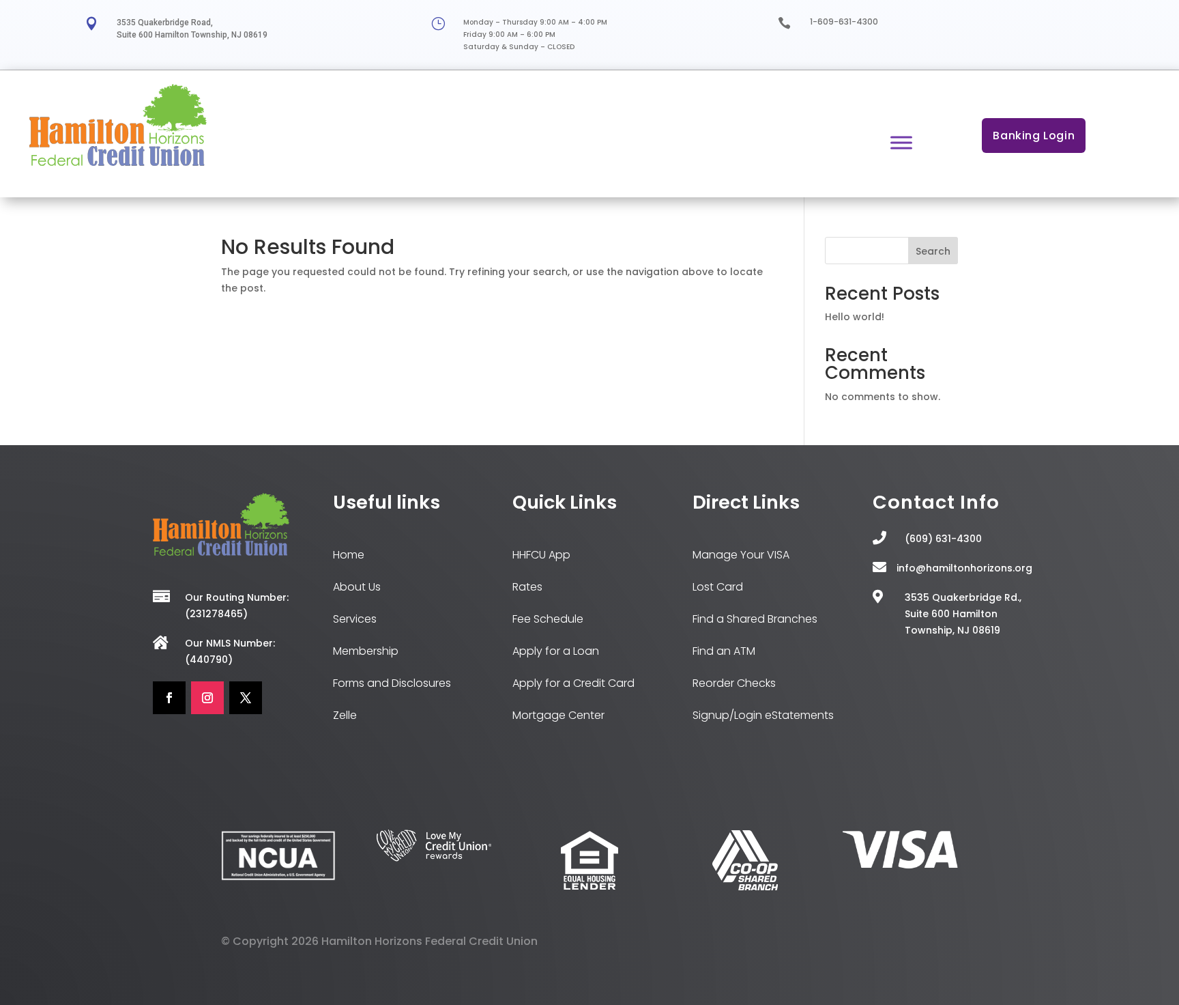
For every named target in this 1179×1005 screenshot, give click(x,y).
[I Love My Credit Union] (434, 858)
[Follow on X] (245, 697)
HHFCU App (541, 555)
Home (348, 555)
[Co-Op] (745, 887)
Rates (527, 587)
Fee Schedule (547, 619)
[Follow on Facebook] (169, 697)
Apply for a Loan (555, 651)
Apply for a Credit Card (573, 683)
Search (933, 251)
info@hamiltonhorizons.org (964, 568)
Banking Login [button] (1034, 135)
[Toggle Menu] (901, 142)
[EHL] (589, 887)
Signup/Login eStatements (763, 715)
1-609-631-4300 (844, 21)
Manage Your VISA (741, 555)
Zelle (345, 715)
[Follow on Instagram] (207, 697)
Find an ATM (724, 651)
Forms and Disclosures (392, 683)
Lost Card (718, 587)
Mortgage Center (558, 715)
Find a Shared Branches (755, 619)
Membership (365, 651)
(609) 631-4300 (943, 539)
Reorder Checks (734, 683)
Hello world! (854, 317)
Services (355, 619)
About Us (357, 587)
